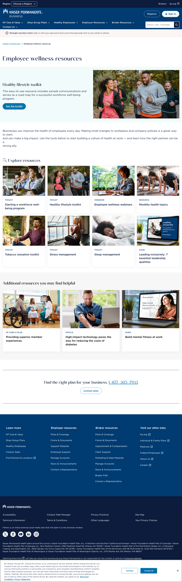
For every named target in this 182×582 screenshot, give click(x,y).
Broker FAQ (101, 475)
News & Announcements (63, 463)
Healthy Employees (11, 44)
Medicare (144, 446)
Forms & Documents (61, 440)
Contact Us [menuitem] (9, 27)
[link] (31, 321)
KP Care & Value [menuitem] (11, 22)
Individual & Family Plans (153, 440)
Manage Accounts (60, 458)
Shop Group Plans (15, 440)
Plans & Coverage (60, 434)
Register (152, 14)
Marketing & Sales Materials (109, 458)
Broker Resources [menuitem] (121, 22)
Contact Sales (13, 452)
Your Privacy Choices (146, 520)
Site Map (139, 514)
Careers (144, 465)
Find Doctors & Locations (19, 458)
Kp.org (143, 434)
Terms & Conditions (57, 520)
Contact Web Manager (58, 514)
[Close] (178, 571)
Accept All (148, 571)
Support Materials (60, 446)
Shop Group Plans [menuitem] (37, 22)
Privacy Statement (22, 579)
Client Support (102, 452)
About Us (145, 459)
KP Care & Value (14, 434)
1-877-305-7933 (123, 381)
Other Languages (100, 520)
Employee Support (60, 452)
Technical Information (14, 520)
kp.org (173, 4)
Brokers (162, 4)
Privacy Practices (100, 514)
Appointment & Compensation (111, 446)
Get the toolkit (14, 106)
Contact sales (91, 390)
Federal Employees (150, 453)
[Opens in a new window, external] (5, 534)
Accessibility (9, 514)
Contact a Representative (64, 469)
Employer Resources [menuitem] (93, 22)
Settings (129, 571)
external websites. (133, 558)
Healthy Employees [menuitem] (64, 22)
